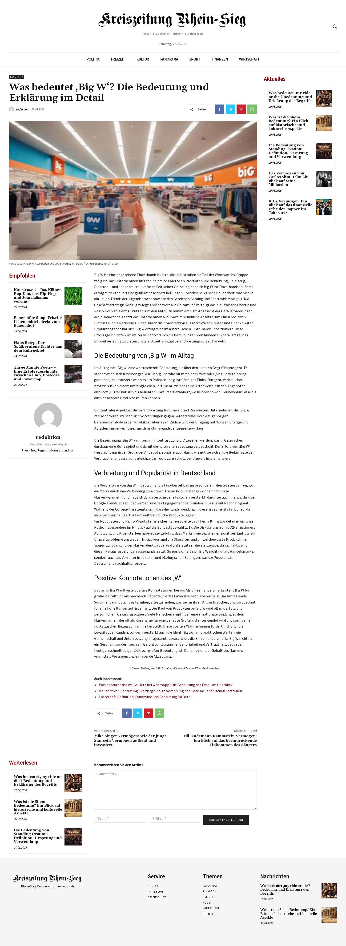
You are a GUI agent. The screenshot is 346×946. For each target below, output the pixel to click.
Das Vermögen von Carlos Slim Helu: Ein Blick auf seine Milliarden (289, 179)
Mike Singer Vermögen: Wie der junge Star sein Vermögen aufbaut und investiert (130, 740)
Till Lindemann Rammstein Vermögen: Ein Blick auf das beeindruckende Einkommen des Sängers (220, 740)
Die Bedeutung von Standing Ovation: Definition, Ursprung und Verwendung (38, 836)
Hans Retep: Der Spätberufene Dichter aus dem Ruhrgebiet (38, 347)
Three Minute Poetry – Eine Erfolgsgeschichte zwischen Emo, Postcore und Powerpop (37, 373)
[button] (334, 26)
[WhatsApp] (252, 109)
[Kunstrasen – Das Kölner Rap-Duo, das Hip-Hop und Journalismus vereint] (73, 296)
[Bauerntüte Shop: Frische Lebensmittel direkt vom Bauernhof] (73, 324)
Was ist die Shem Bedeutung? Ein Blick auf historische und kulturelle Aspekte (38, 808)
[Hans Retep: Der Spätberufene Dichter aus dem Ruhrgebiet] (73, 349)
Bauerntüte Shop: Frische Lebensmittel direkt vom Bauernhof (38, 322)
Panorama (16, 76)
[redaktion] (12, 109)
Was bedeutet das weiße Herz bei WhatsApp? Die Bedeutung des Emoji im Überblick (166, 684)
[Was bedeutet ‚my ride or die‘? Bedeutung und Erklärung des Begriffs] (73, 783)
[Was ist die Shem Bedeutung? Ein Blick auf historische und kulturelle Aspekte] (73, 808)
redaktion (22, 109)
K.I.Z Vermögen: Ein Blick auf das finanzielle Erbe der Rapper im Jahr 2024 (290, 207)
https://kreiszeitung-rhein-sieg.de (48, 444)
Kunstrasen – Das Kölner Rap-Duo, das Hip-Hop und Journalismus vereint (37, 296)
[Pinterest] (241, 109)
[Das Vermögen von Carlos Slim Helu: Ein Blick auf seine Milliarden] (324, 179)
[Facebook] (219, 109)
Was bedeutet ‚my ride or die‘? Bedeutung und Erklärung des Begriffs (37, 781)
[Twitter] (230, 109)
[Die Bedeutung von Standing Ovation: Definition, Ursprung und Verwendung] (73, 836)
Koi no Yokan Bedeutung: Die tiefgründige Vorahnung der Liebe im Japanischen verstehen (170, 690)
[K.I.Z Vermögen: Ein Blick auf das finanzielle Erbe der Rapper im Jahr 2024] (324, 207)
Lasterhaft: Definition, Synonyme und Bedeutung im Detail (146, 696)
